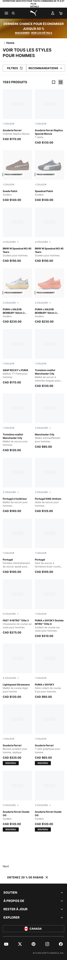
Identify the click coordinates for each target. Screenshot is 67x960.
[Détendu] (60, 82)
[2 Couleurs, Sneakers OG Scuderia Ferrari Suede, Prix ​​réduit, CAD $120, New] (17, 801)
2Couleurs (9, 242)
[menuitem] (6, 944)
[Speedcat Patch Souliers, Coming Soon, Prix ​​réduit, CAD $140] (49, 176)
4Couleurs (9, 678)
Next (6, 866)
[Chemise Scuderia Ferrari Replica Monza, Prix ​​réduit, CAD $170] (17, 115)
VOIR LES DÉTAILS (41, 32)
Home (10, 43)
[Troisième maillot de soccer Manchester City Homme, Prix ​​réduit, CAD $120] (17, 422)
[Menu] (6, 13)
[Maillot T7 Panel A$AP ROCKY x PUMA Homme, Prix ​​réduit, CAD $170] (17, 356)
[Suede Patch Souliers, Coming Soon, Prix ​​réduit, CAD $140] (17, 176)
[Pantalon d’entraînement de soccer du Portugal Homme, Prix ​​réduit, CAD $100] (17, 546)
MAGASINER (22, 32)
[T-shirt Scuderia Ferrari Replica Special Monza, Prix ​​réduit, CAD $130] (49, 117)
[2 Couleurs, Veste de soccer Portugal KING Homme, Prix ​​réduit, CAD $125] (49, 485)
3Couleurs (9, 492)
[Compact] (53, 82)
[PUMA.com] (33, 13)
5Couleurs (9, 614)
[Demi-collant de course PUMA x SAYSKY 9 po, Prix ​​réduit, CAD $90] (49, 671)
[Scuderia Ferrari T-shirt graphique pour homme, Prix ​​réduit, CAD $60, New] (49, 734)
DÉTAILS (34, 6)
